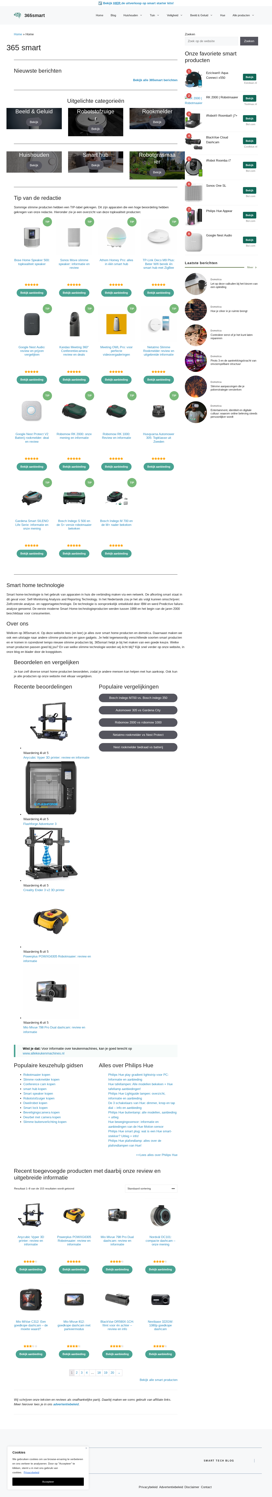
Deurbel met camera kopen (42, 1117)
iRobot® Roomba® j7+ (221, 115)
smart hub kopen (34, 1089)
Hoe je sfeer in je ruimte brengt (229, 311)
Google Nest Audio (219, 235)
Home (99, 15)
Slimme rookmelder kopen (41, 1079)
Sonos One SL (216, 185)
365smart (34, 15)
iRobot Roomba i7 (218, 160)
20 (112, 1372)
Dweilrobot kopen (35, 1103)
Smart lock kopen (35, 1108)
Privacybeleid (31, 1472)
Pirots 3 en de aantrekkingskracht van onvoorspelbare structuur (233, 362)
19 (105, 1372)
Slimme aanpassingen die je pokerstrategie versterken (227, 388)
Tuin (152, 15)
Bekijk (34, 122)
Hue (222, 15)
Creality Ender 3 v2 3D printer (44, 890)
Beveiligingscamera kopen (41, 1112)
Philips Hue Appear (219, 211)
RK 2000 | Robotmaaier (222, 97)
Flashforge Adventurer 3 (39, 824)
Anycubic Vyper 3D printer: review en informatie (56, 757)
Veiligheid (172, 15)
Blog (113, 15)
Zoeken (190, 34)
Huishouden (130, 15)
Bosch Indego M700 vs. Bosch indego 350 (138, 698)
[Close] (86, 1448)
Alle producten (241, 15)
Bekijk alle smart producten (158, 1380)
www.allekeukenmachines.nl (43, 1053)
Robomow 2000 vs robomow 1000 (138, 722)
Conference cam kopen (39, 1084)
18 (99, 1372)
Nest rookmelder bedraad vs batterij (138, 747)
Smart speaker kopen (38, 1093)
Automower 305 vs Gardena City (138, 710)
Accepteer (48, 1481)
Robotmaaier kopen (36, 1074)
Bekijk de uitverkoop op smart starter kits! (138, 3)
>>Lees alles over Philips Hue (156, 1155)
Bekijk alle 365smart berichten (155, 80)
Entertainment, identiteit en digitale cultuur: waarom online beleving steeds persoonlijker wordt (234, 413)
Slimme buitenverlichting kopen (44, 1122)
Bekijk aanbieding (31, 292)
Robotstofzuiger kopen (38, 1098)
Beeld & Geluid (199, 15)
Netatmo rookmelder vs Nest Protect (138, 735)
